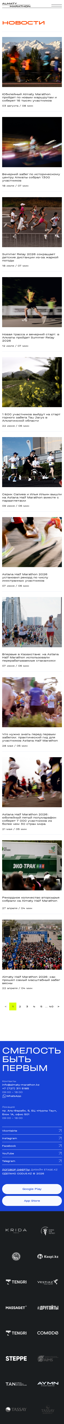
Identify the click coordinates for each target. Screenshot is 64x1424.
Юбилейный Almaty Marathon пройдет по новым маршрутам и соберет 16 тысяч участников (29, 97)
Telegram (8, 1161)
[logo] (16, 5)
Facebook (9, 1145)
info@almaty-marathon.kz (20, 1084)
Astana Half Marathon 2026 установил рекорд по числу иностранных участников (25, 577)
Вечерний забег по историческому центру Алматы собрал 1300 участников (31, 177)
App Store (32, 1200)
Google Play (32, 1189)
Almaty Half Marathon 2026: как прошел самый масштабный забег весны (31, 980)
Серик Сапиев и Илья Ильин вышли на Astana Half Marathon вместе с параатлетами (32, 497)
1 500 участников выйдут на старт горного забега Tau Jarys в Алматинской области (31, 417)
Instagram (9, 1138)
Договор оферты (16, 1169)
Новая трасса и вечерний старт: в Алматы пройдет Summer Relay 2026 (30, 337)
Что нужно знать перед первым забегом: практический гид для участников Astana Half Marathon (30, 737)
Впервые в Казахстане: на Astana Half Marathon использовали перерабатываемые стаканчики (30, 657)
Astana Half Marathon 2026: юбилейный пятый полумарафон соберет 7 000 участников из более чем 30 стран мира (29, 819)
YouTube (8, 1153)
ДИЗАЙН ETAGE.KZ (44, 1169)
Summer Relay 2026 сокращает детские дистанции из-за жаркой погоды (30, 257)
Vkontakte (9, 1130)
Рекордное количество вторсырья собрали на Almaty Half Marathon (30, 899)
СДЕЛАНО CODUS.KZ (17, 1173)
